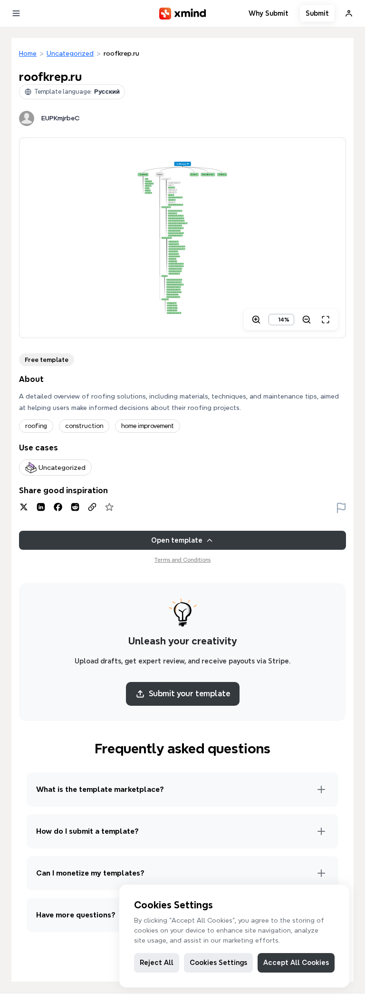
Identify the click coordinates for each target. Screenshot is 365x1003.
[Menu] (16, 13)
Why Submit (268, 13)
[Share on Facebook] (58, 507)
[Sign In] (348, 13)
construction (84, 426)
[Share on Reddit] (75, 507)
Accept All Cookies (296, 962)
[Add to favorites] (109, 507)
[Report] (341, 507)
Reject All (156, 962)
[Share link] (92, 507)
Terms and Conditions (182, 559)
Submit (317, 13)
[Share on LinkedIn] (41, 507)
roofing (36, 426)
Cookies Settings (218, 962)
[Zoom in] (256, 319)
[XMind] (182, 13)
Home (28, 53)
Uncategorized (70, 53)
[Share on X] (24, 507)
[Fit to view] (325, 319)
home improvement (147, 426)
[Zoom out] (306, 319)
